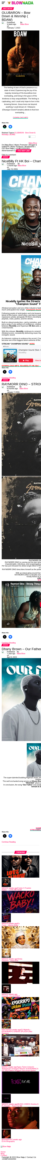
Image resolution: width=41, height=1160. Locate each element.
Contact (4, 1155)
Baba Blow (24, 24)
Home (3, 1152)
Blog (2, 1154)
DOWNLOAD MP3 (20, 118)
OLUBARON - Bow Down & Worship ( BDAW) (18, 134)
